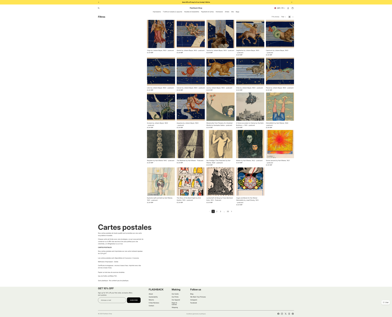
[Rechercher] (98, 8)
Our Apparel (176, 300)
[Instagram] (282, 314)
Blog (191, 294)
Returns (151, 300)
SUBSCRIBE (134, 300)
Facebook (193, 303)
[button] (283, 17)
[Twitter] (285, 314)
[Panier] (292, 8)
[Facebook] (278, 314)
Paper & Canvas (174, 303)
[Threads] (289, 314)
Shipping (175, 307)
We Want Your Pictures (198, 297)
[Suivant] (231, 211)
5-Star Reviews (154, 303)
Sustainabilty (153, 297)
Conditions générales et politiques (196, 314)
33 (228, 211)
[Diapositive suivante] (292, 2)
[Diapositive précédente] (98, 2)
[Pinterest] (293, 314)
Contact (151, 305)
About (151, 294)
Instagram (193, 300)
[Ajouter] (172, 45)
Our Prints (175, 297)
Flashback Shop (107, 313)
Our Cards (175, 294)
